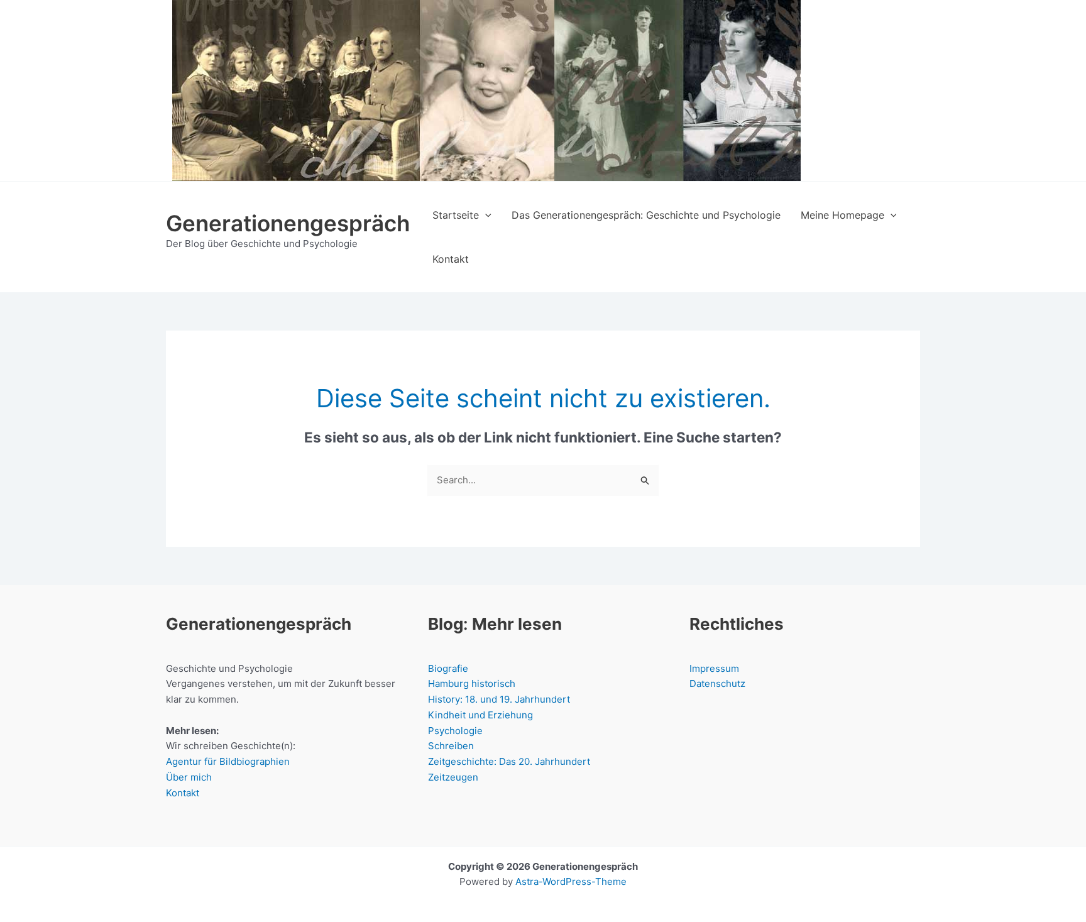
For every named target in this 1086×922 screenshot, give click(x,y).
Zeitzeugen (453, 777)
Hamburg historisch (471, 683)
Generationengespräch (288, 223)
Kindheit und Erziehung (480, 715)
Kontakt (182, 793)
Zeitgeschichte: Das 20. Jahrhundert (509, 761)
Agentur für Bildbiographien (228, 761)
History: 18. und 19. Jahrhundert (499, 699)
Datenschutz (717, 683)
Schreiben (451, 746)
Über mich (189, 777)
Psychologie (455, 731)
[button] (485, 215)
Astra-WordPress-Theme (571, 881)
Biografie (448, 668)
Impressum (714, 668)
